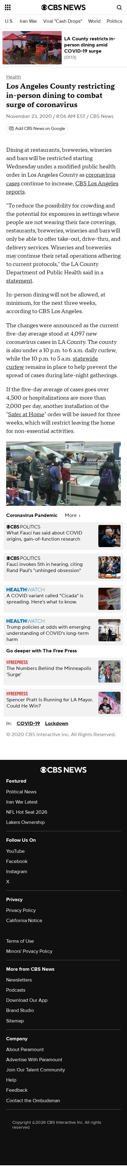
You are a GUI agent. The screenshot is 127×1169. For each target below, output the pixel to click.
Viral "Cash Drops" (62, 21)
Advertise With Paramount (34, 1059)
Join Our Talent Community (35, 1069)
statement (19, 280)
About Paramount (25, 1049)
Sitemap (15, 1020)
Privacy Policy (21, 910)
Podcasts (15, 990)
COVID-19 (28, 723)
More (71, 515)
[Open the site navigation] (23, 7)
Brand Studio (20, 1010)
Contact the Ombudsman (33, 1100)
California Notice (24, 920)
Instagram (16, 871)
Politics (114, 21)
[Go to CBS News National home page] (63, 7)
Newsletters (19, 980)
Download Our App (26, 1000)
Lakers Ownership (25, 822)
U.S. (9, 21)
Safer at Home (26, 414)
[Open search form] (119, 7)
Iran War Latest (22, 802)
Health (13, 77)
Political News (21, 791)
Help (11, 1080)
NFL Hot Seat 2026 (26, 812)
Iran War (28, 21)
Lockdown (56, 723)
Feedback (16, 1090)
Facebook (16, 861)
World (94, 21)
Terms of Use (20, 941)
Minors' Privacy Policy (29, 951)
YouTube (15, 851)
